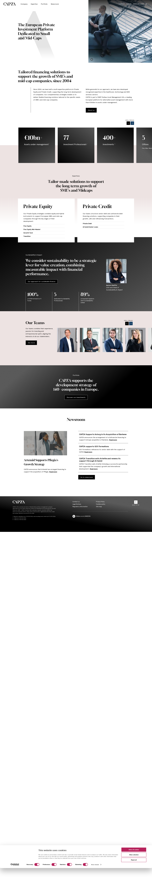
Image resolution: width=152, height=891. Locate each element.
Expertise (34, 4)
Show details (95, 864)
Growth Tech (28, 233)
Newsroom (55, 4)
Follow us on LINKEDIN (83, 516)
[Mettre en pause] (91, 59)
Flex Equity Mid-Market (31, 229)
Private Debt (87, 223)
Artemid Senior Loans (90, 227)
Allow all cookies (134, 849)
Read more (53, 472)
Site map (99, 506)
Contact (122, 4)
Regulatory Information (80, 506)
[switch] (54, 864)
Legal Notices (76, 504)
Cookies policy (100, 504)
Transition (27, 236)
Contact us (76, 501)
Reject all (134, 860)
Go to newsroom (86, 477)
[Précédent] (128, 123)
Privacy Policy (100, 501)
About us (91, 110)
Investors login (138, 4)
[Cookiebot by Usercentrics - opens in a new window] (15, 864)
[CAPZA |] (10, 3)
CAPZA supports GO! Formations (94, 446)
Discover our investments (76, 397)
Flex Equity (27, 226)
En (146, 4)
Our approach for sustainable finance (41, 281)
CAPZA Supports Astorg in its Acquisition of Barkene (102, 434)
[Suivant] (132, 123)
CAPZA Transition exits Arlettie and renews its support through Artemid (100, 459)
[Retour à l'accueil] (34, 501)
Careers (128, 4)
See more (31, 343)
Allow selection (134, 854)
